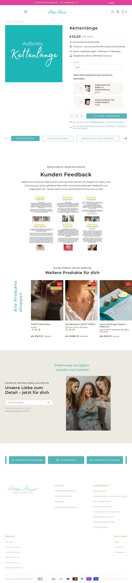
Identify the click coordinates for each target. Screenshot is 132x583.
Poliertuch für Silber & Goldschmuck (102, 87)
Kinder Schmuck (12, 562)
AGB (116, 542)
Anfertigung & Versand (102, 507)
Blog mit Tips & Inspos (14, 568)
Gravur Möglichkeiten (102, 501)
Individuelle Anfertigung (103, 517)
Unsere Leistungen (13, 547)
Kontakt (112, 3)
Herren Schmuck (12, 557)
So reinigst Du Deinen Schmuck (106, 512)
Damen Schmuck (12, 552)
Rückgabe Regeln (100, 527)
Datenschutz (119, 552)
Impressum (119, 547)
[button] (125, 138)
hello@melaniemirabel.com (66, 507)
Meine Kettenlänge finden (104, 522)
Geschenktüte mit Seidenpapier (105, 101)
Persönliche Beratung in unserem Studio (110, 496)
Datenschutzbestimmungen (16, 411)
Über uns (9, 542)
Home (7, 22)
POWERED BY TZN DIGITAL (115, 579)
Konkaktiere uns (100, 491)
